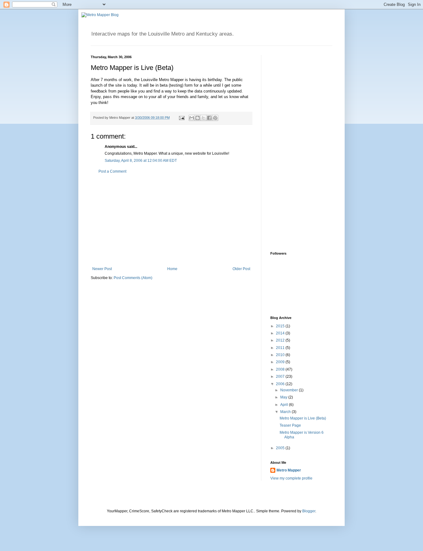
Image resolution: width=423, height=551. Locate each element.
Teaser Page (290, 425)
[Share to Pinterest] (215, 118)
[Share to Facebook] (209, 118)
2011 (281, 348)
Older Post (241, 269)
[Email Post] (181, 117)
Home (172, 269)
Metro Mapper (289, 470)
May (284, 397)
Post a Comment (112, 171)
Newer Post (102, 269)
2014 (281, 333)
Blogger (308, 511)
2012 (281, 340)
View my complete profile (291, 478)
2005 (281, 448)
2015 (281, 326)
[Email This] (192, 118)
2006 (281, 384)
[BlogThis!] (197, 118)
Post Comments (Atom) (133, 278)
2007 (281, 376)
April (284, 404)
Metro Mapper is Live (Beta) (303, 418)
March (286, 412)
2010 (281, 355)
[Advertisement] (171, 220)
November (289, 390)
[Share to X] (203, 118)
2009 (281, 362)
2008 (281, 369)
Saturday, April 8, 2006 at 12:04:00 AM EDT (141, 160)
